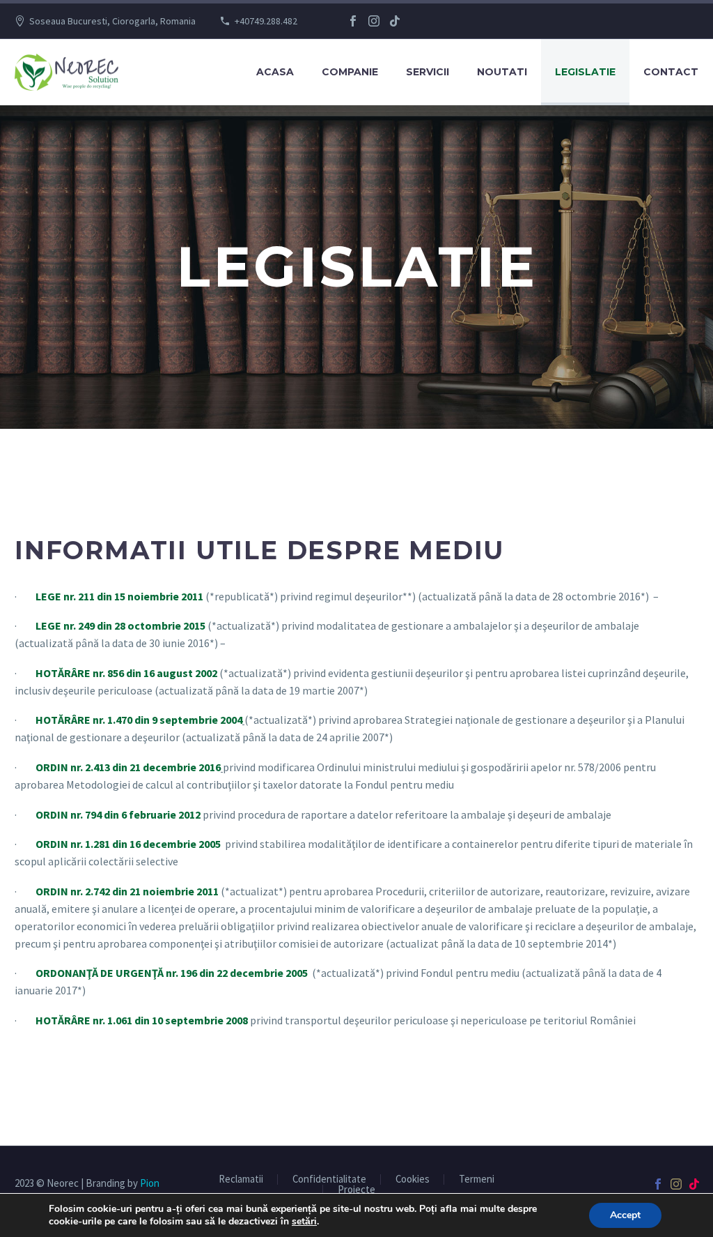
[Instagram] (373, 20)
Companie (350, 72)
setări (304, 1221)
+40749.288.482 (266, 21)
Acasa (275, 72)
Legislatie (585, 72)
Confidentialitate (329, 1179)
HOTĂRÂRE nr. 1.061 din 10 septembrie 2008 (142, 1020)
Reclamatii (241, 1179)
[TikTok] (394, 20)
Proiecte (356, 1190)
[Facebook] (353, 20)
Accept (625, 1215)
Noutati (502, 72)
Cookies (412, 1179)
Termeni (476, 1179)
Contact (670, 72)
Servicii (427, 72)
